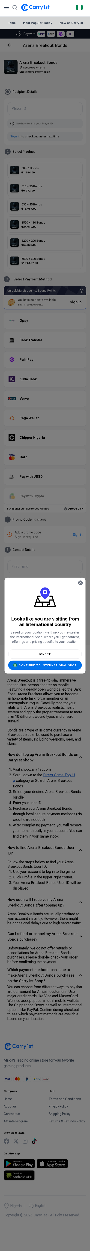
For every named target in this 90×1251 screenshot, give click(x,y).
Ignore (45, 654)
